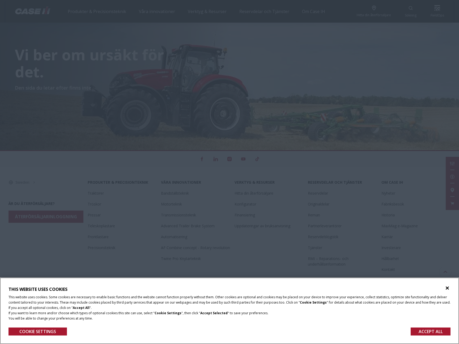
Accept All (431, 331)
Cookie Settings (37, 331)
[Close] (447, 288)
